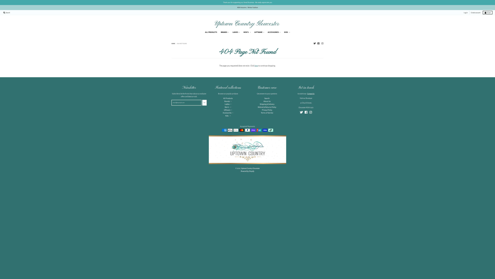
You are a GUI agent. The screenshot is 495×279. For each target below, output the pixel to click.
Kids (227, 116)
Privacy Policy (267, 110)
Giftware (227, 110)
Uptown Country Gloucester (247, 23)
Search (267, 98)
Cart (489, 13)
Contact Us (310, 94)
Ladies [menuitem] (235, 32)
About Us (267, 101)
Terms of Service (267, 113)
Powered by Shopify (247, 171)
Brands (227, 101)
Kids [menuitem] (286, 32)
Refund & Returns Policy (267, 107)
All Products (228, 98)
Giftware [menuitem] (258, 32)
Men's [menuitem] (246, 32)
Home (173, 43)
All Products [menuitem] (211, 32)
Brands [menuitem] (224, 32)
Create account (475, 13)
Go (204, 102)
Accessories (227, 113)
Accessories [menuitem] (273, 32)
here (256, 66)
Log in (466, 13)
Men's (227, 107)
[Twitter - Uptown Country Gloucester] (315, 43)
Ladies (227, 104)
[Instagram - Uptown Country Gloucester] (322, 43)
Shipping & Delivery (267, 104)
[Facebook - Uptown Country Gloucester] (318, 43)
